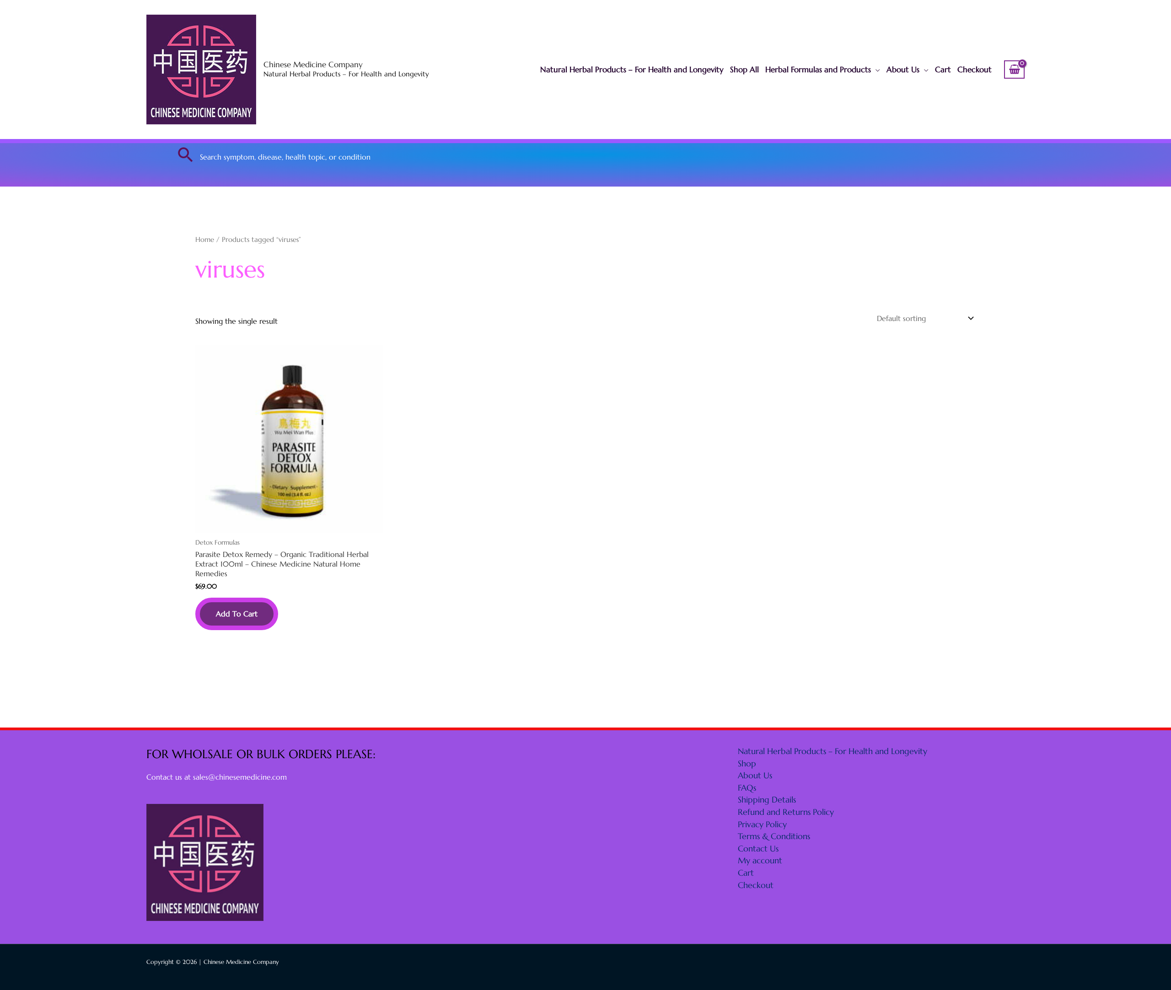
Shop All (744, 69)
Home (204, 239)
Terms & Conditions (774, 836)
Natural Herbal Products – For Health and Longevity (632, 69)
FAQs (747, 787)
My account (760, 860)
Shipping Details (767, 799)
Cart (943, 69)
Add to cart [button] (237, 613)
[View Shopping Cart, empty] (1014, 69)
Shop (747, 763)
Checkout (974, 69)
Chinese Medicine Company (313, 64)
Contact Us (758, 848)
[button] (186, 154)
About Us (902, 69)
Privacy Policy (762, 824)
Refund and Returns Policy (786, 812)
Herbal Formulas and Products (818, 69)
